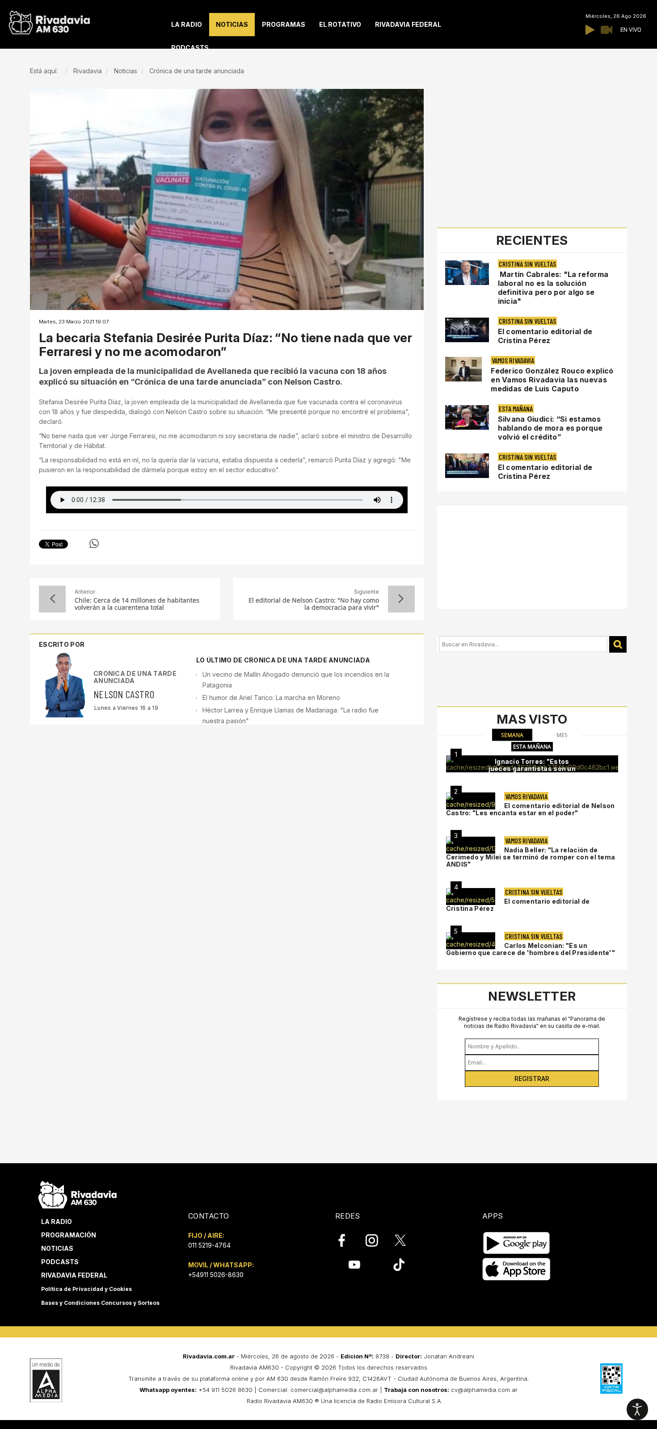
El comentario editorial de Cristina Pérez (545, 336)
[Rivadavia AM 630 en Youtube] (354, 1264)
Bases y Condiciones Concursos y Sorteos (100, 1302)
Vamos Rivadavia (513, 360)
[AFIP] (611, 1378)
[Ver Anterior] (52, 599)
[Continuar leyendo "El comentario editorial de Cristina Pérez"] (467, 330)
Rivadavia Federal (74, 1275)
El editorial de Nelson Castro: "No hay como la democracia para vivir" (313, 604)
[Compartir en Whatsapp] (94, 543)
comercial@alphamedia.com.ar (334, 1389)
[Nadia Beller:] (470, 845)
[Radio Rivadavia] (77, 1193)
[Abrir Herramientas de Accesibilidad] (637, 1409)
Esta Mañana (516, 408)
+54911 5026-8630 (216, 1274)
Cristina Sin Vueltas (527, 264)
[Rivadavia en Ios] (516, 1269)
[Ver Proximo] (401, 599)
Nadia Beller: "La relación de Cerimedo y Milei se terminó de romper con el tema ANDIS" (530, 857)
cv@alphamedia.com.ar (484, 1389)
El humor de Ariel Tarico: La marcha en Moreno (271, 697)
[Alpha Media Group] (46, 1380)
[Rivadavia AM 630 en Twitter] (406, 1240)
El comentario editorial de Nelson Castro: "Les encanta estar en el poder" (530, 809)
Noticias (57, 1248)
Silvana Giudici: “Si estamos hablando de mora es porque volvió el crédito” (550, 428)
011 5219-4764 (209, 1245)
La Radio (56, 1221)
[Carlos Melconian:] (470, 940)
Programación (68, 1235)
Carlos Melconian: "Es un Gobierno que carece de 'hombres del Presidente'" (530, 949)
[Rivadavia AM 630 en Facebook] (346, 1240)
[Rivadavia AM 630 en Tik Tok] (399, 1264)
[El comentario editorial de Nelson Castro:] (470, 800)
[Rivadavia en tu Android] (516, 1243)
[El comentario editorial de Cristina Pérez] (470, 896)
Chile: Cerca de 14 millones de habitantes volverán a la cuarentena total (137, 604)
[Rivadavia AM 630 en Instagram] (376, 1240)
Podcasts (60, 1262)
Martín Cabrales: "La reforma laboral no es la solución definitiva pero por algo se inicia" (553, 288)
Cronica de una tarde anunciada (135, 677)
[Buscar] (618, 644)
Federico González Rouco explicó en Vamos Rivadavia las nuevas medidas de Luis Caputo (552, 379)
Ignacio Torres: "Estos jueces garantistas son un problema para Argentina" (532, 768)
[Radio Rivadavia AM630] (49, 20)
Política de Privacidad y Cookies (86, 1289)
